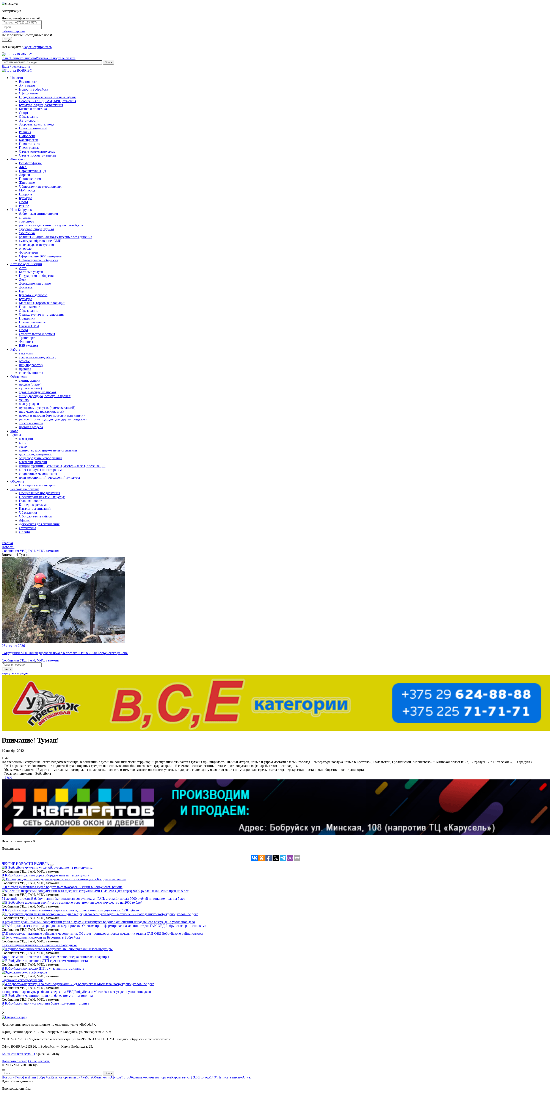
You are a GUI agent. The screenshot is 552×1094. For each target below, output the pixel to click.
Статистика (27, 528)
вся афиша (26, 438)
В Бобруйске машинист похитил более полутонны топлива (45, 1003)
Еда (21, 291)
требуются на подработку (37, 357)
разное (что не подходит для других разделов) (52, 419)
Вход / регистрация (16, 66)
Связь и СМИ (29, 326)
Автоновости (29, 120)
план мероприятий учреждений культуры (49, 477)
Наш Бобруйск (21, 210)
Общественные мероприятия (40, 186)
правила (25, 369)
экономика (27, 233)
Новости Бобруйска (33, 89)
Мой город (27, 190)
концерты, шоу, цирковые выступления (48, 450)
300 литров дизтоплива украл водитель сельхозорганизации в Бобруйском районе (62, 887)
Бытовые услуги (31, 272)
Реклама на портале (50, 58)
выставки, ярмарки (33, 462)
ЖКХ (23, 167)
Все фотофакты (30, 163)
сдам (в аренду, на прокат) (38, 392)
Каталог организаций (26, 264)
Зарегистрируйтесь (38, 47)
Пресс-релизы (29, 147)
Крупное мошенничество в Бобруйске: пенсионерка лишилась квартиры (55, 957)
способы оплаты (31, 373)
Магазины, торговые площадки (42, 303)
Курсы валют (185, 1077)
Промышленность (32, 322)
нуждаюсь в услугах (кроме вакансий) (47, 407)
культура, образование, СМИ (40, 241)
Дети (22, 279)
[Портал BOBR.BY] (17, 54)
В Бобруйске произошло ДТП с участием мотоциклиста (43, 968)
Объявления (19, 376)
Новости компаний (33, 128)
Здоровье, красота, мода (36, 124)
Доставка (26, 287)
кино (22, 442)
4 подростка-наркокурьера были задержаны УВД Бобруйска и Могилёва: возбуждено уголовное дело (76, 992)
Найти (7, 669)
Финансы (26, 341)
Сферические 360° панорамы (40, 256)
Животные (27, 182)
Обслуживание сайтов (35, 516)
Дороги (24, 175)
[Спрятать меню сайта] (3, 1070)
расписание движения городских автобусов (51, 225)
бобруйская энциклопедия (38, 213)
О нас (6, 58)
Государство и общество (37, 275)
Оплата (70, 58)
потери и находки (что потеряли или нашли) (52, 415)
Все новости (28, 81)
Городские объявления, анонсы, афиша (47, 97)
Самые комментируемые (37, 151)
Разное (24, 206)
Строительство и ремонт (37, 334)
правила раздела (31, 427)
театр (23, 446)
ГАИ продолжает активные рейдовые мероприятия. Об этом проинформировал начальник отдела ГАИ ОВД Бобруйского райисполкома (102, 933)
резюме (24, 361)
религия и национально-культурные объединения (55, 237)
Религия (25, 132)
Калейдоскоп (28, 140)
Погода (208, 1077)
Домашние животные (35, 283)
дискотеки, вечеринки (35, 454)
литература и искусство (36, 244)
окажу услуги (29, 404)
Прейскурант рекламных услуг (42, 497)
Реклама (44, 1061)
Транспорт (26, 338)
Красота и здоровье (33, 295)
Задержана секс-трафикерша (22, 980)
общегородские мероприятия (40, 458)
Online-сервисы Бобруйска (38, 260)
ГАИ (8, 777)
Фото (14, 431)
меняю (24, 400)
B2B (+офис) (28, 345)
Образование (28, 116)
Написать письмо (23, 58)
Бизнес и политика (33, 109)
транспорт (26, 221)
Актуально (27, 85)
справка (25, 217)
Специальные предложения (39, 493)
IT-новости (27, 136)
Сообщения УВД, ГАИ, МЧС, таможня (47, 101)
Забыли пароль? (13, 31)
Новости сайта (30, 144)
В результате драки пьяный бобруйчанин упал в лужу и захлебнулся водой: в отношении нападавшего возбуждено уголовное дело (98, 922)
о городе (25, 248)
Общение (17, 481)
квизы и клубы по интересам (40, 470)
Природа (25, 194)
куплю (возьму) (30, 388)
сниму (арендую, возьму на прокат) (45, 396)
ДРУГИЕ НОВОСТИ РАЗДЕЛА (25, 863)
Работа (15, 349)
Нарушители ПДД (32, 171)
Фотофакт (17, 159)
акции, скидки (29, 380)
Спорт (23, 112)
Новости (16, 78)
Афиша (15, 435)
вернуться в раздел (15, 673)
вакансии (26, 353)
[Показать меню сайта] (3, 540)
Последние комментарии (37, 485)
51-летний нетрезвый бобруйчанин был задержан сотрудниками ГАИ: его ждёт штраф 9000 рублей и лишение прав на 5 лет (93, 898)
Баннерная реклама (33, 504)
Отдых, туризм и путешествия (41, 314)
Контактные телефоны (18, 1054)
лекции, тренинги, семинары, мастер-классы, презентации (62, 466)
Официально (28, 93)
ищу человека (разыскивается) (41, 411)
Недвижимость (30, 307)
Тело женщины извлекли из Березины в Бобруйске (39, 945)
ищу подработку (31, 365)
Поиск (108, 62)
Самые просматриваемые (37, 155)
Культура (25, 198)
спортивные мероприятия (38, 473)
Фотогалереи (28, 252)
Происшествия (30, 178)
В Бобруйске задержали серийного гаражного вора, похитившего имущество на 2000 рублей (70, 910)
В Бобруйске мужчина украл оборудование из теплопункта (45, 875)
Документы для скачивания (39, 524)
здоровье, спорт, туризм (36, 229)
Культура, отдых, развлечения (41, 105)
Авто (23, 268)
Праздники (27, 318)
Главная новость (31, 501)
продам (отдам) (30, 384)
